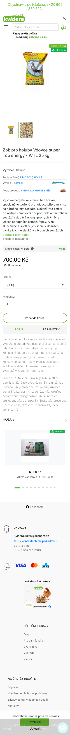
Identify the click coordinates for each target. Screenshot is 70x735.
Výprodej (29, 652)
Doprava (13, 687)
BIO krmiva (30, 646)
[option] (35, 68)
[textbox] (35, 27)
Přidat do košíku (35, 318)
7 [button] (43, 487)
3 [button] (27, 487)
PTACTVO (26, 177)
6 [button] (39, 487)
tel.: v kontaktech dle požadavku (35, 541)
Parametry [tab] (51, 329)
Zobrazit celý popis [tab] (16, 234)
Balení (7, 277)
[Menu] (6, 27)
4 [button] (31, 487)
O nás (27, 634)
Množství (9, 296)
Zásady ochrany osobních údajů (28, 699)
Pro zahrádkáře (33, 640)
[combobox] (35, 27)
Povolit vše (35, 722)
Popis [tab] (19, 329)
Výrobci (28, 659)
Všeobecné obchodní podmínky (28, 693)
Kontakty (13, 705)
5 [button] (35, 487)
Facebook (36, 507)
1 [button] (17, 487)
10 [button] (54, 487)
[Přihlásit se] (64, 18)
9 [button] (51, 487)
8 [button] (47, 487)
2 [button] (23, 487)
